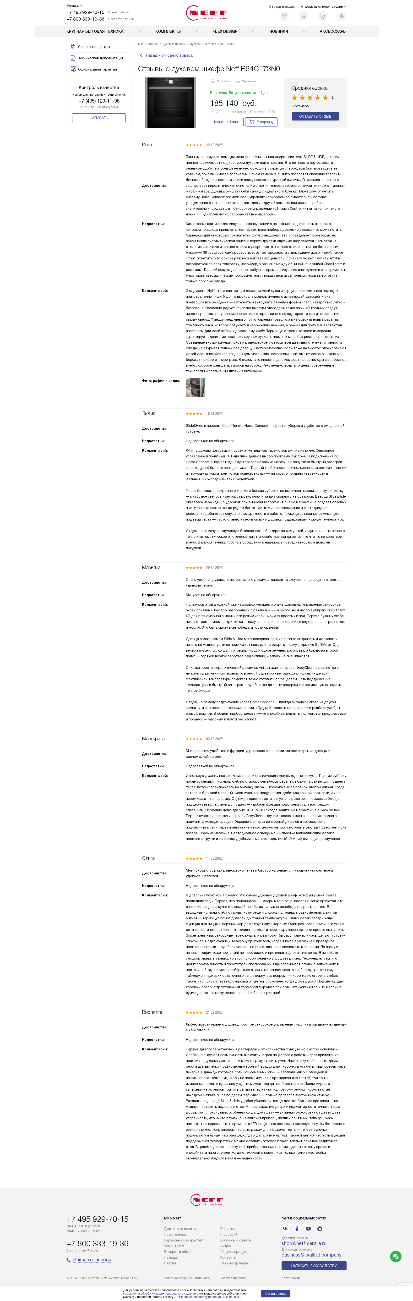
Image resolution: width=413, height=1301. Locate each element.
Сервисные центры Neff (184, 1240)
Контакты (228, 1257)
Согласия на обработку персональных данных (207, 1297)
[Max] (320, 1229)
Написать (99, 118)
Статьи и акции (282, 6)
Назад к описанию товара (169, 55)
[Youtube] (308, 1229)
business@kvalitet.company (312, 1254)
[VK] (285, 1229)
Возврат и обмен (178, 1252)
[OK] (297, 1229)
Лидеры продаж (233, 1252)
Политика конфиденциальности (187, 1278)
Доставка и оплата (180, 1229)
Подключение (175, 1234)
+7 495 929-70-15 (85, 12)
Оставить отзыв (315, 116)
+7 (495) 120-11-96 (99, 101)
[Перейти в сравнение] (303, 16)
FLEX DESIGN (225, 31)
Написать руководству (314, 1266)
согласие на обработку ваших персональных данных (159, 1293)
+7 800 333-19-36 (85, 19)
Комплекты (168, 31)
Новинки (278, 31)
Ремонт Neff (174, 1246)
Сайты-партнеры (234, 1263)
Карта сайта (291, 1278)
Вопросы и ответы (235, 1240)
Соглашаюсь (275, 1294)
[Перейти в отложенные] (284, 16)
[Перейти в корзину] (322, 16)
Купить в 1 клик (226, 122)
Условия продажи (233, 1278)
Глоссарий (228, 1234)
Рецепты (227, 1229)
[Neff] (206, 13)
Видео (225, 1246)
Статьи (170, 1263)
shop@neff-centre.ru (304, 1243)
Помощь (171, 1257)
